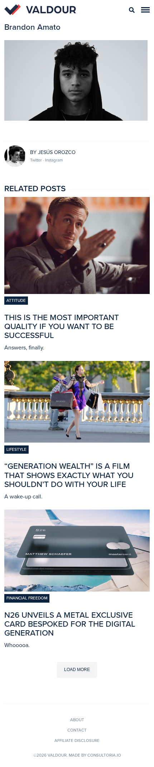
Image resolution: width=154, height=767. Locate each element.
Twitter (36, 160)
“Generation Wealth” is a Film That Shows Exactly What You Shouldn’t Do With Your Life (69, 475)
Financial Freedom (26, 597)
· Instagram (53, 160)
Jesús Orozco (57, 152)
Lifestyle (16, 449)
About (77, 719)
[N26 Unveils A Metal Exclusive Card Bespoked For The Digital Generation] (77, 589)
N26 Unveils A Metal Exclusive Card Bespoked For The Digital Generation (69, 624)
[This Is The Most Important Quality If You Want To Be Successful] (77, 292)
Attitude (16, 300)
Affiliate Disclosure (77, 740)
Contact (77, 730)
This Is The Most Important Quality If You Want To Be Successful (61, 326)
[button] (145, 9)
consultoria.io (104, 755)
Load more (77, 669)
